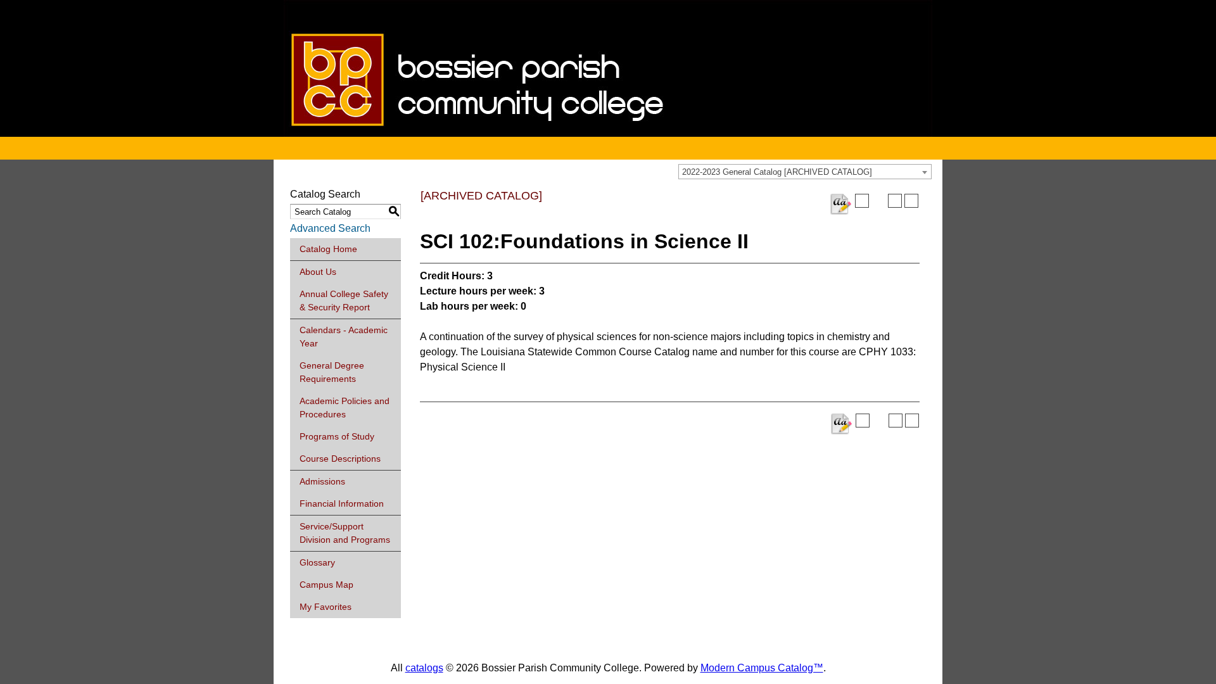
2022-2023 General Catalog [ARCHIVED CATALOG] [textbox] (777, 172)
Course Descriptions (340, 458)
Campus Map (326, 585)
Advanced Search (330, 228)
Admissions (322, 481)
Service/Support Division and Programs (345, 533)
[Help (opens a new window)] (911, 201)
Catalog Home (328, 249)
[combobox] (805, 171)
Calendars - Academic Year (344, 336)
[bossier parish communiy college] (608, 133)
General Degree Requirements (332, 372)
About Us (318, 272)
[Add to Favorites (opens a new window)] (862, 201)
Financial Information (342, 503)
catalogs (424, 667)
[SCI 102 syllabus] (840, 204)
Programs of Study (337, 436)
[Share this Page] (878, 201)
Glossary (317, 562)
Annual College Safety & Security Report (344, 300)
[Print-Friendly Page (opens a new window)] (895, 201)
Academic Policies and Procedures (345, 407)
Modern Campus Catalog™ (761, 667)
